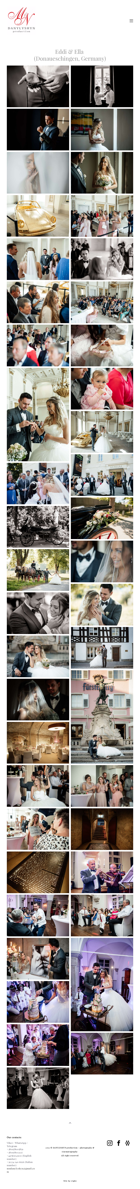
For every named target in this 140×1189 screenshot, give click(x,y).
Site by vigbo (70, 1181)
